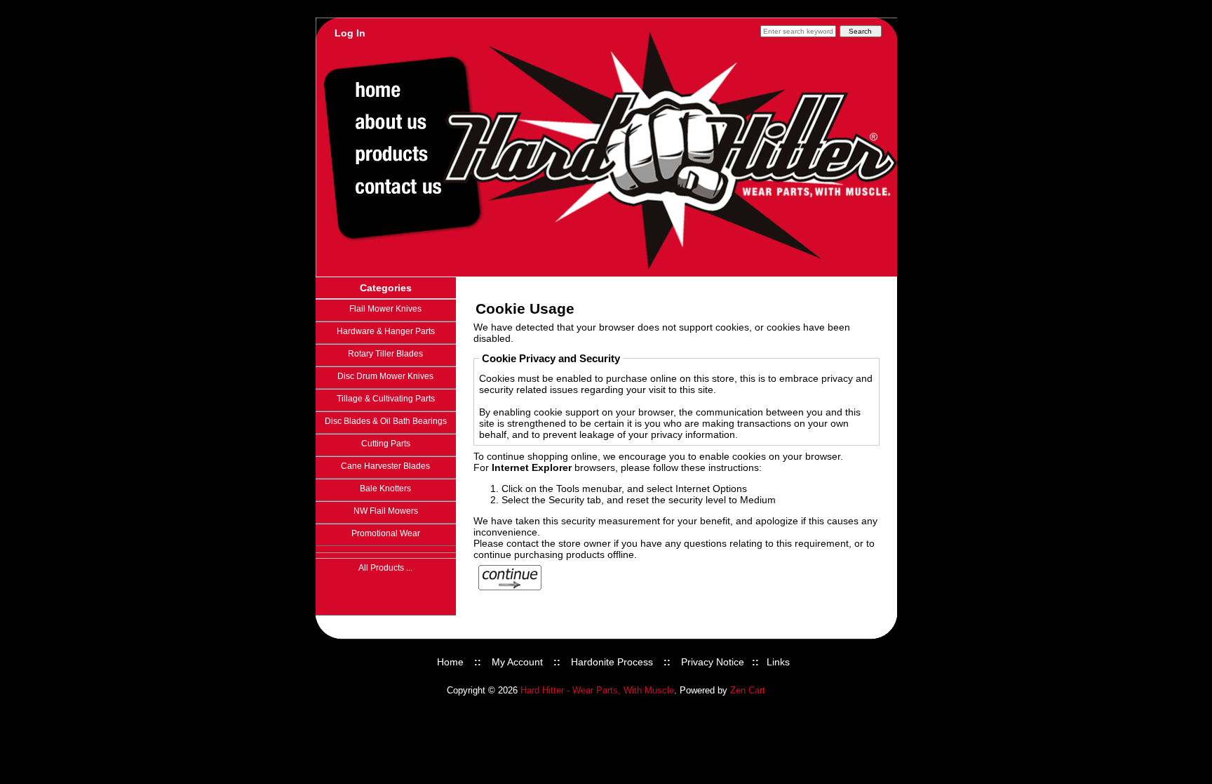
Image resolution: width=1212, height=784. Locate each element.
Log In (350, 33)
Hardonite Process (612, 661)
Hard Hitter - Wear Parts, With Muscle (597, 691)
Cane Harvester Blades (385, 466)
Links (778, 661)
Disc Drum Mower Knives (385, 376)
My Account (517, 661)
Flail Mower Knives (385, 309)
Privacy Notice (712, 661)
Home (450, 661)
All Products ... (385, 568)
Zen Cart (747, 691)
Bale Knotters (385, 488)
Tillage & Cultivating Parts (386, 399)
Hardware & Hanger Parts (386, 331)
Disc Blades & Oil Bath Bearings (386, 421)
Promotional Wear (385, 533)
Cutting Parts (385, 444)
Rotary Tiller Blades (385, 354)
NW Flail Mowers (386, 511)
